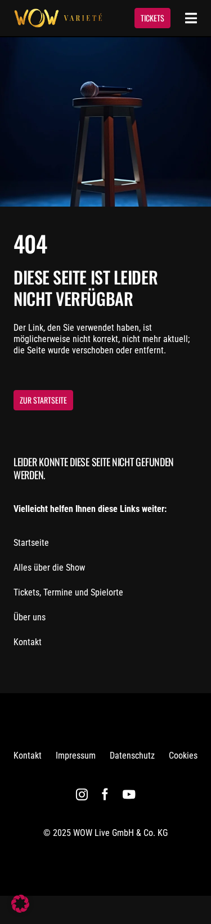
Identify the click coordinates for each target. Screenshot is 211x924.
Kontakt (28, 642)
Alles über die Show (49, 567)
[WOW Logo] (58, 12)
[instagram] (82, 794)
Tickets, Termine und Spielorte (68, 592)
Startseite (31, 542)
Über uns (30, 617)
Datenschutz (132, 755)
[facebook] (105, 794)
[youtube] (129, 794)
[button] (20, 903)
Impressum (76, 755)
